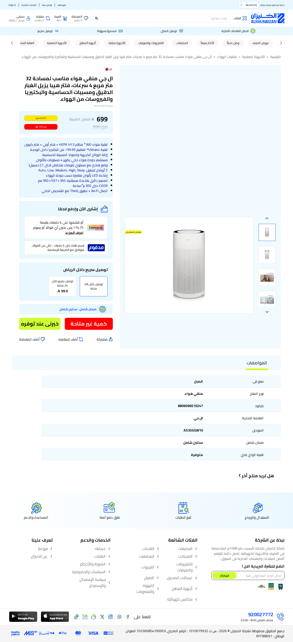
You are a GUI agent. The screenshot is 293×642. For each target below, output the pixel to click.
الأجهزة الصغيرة (56, 43)
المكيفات (182, 43)
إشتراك (12, 20)
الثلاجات (148, 549)
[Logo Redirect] (267, 18)
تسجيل (21, 20)
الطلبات (100, 556)
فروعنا (43, 549)
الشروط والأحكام (93, 564)
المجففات (146, 556)
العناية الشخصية (24, 43)
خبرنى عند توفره (40, 324)
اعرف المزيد (74, 232)
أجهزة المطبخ (87, 43)
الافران (149, 578)
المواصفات (257, 363)
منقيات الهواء (227, 56)
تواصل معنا (47, 5)
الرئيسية (275, 56)
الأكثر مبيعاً (207, 43)
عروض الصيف (260, 43)
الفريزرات (147, 567)
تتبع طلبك (61, 5)
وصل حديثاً (233, 43)
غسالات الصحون (179, 578)
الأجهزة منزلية (117, 43)
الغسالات (185, 556)
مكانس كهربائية (179, 599)
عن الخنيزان (39, 556)
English (12, 5)
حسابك (100, 549)
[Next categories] (12, 42)
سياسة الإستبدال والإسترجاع (93, 583)
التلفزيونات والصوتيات (151, 43)
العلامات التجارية (28, 5)
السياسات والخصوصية (89, 572)
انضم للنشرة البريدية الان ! (263, 566)
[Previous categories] (281, 42)
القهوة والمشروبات (145, 589)
